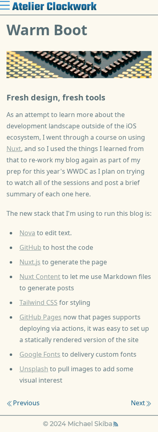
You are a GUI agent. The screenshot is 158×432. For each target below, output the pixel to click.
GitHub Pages (40, 317)
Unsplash (33, 368)
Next (138, 402)
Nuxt (13, 148)
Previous (26, 402)
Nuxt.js (30, 261)
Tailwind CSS (38, 302)
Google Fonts (39, 354)
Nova (27, 232)
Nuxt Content (39, 276)
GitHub (30, 247)
